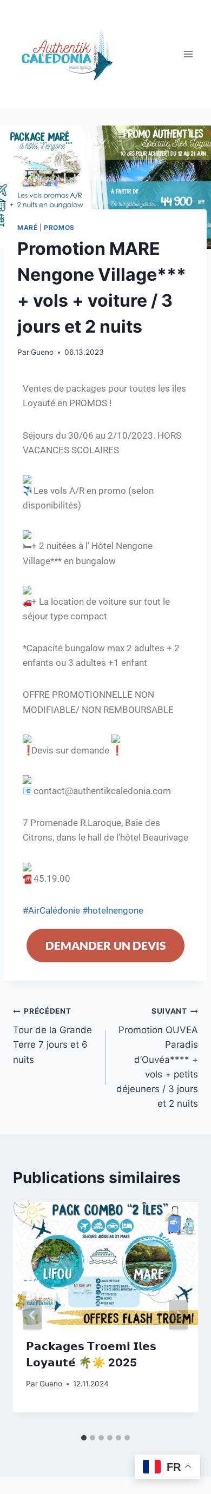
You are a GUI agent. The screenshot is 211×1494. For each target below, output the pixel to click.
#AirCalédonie (51, 910)
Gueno (42, 352)
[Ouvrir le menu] (188, 53)
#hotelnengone (111, 910)
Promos (59, 227)
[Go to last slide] (32, 1315)
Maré (27, 227)
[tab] (84, 1437)
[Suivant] (178, 1315)
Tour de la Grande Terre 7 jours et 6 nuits (52, 1036)
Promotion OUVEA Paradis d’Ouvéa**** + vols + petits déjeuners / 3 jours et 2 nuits (157, 1058)
